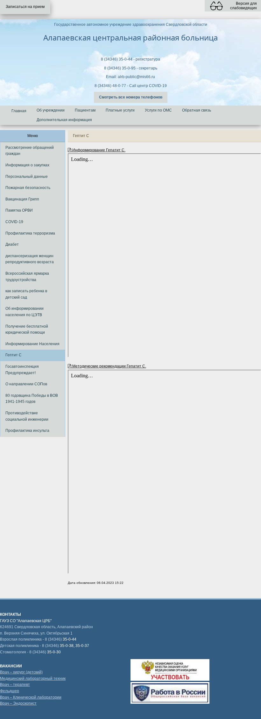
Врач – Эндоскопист (18, 703)
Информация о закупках (27, 165)
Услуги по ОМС (158, 110)
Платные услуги (120, 110)
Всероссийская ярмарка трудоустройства (27, 276)
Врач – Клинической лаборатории (30, 697)
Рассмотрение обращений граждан (29, 150)
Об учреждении (51, 110)
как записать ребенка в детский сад (26, 294)
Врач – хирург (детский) (21, 672)
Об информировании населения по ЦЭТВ (24, 311)
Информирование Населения (32, 344)
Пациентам (85, 110)
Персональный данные (26, 176)
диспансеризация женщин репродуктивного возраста (29, 259)
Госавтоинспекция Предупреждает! (22, 369)
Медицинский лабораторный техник (33, 678)
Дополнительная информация (64, 120)
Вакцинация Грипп (22, 199)
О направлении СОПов (26, 384)
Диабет (12, 244)
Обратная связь (196, 110)
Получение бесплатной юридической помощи (26, 329)
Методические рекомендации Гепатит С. (108, 366)
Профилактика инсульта (27, 430)
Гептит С (13, 355)
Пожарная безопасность (27, 187)
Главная (18, 111)
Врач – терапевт (15, 684)
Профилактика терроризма (30, 233)
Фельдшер (9, 691)
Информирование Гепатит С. (98, 150)
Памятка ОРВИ (19, 210)
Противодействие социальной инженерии (26, 416)
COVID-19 (14, 222)
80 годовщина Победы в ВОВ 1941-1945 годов (31, 398)
